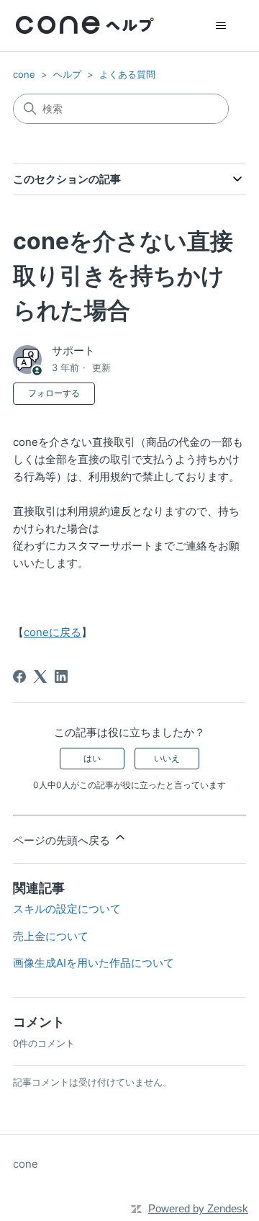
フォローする (54, 393)
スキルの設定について (67, 909)
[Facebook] (19, 676)
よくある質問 (127, 74)
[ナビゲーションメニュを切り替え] (220, 25)
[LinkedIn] (61, 676)
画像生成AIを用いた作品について (93, 963)
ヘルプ (67, 74)
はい (92, 758)
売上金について (50, 936)
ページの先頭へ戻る (63, 840)
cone (24, 74)
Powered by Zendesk (198, 1208)
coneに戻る (52, 632)
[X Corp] (40, 676)
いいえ (167, 758)
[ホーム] (85, 25)
